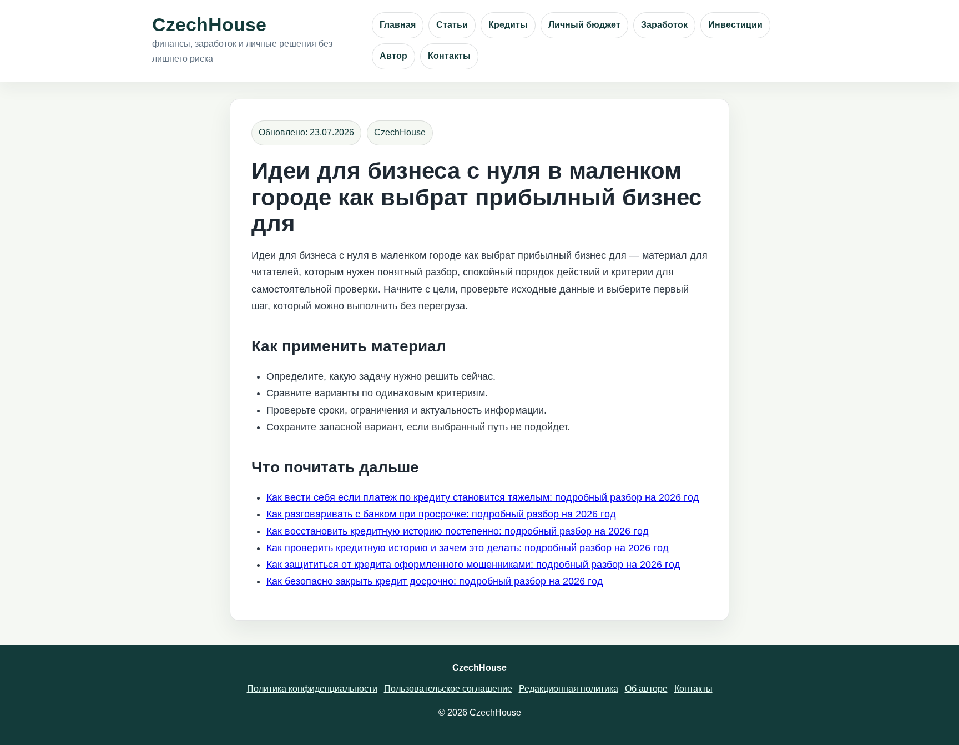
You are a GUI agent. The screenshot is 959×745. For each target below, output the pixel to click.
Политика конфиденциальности (312, 688)
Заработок (664, 24)
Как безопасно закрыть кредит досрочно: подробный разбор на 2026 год (434, 581)
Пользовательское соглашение (448, 688)
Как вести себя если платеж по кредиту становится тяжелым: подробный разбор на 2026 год (482, 497)
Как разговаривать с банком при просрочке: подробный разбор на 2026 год (441, 514)
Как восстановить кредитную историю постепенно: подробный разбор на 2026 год (457, 531)
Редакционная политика (568, 688)
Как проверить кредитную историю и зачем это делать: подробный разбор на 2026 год (467, 547)
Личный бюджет (584, 24)
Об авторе (646, 688)
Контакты (449, 56)
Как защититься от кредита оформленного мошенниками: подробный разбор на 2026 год (473, 564)
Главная (398, 24)
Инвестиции (735, 24)
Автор (393, 56)
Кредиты (508, 24)
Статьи (452, 24)
